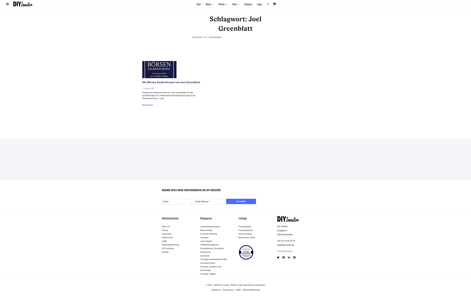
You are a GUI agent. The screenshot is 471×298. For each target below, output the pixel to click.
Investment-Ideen (207, 263)
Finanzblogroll (245, 227)
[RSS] (294, 257)
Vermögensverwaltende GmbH (213, 259)
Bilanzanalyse (206, 230)
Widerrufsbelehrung (170, 245)
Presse (165, 230)
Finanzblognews (246, 230)
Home (205, 37)
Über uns (166, 227)
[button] (212, 4)
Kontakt (165, 252)
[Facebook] (283, 257)
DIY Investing (168, 248)
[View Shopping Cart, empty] (274, 3)
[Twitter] (278, 257)
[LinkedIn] (289, 257)
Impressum (166, 234)
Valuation (204, 237)
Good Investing (245, 234)
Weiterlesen (147, 105)
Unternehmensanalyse (210, 227)
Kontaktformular (285, 251)
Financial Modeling (208, 234)
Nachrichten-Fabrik (247, 237)
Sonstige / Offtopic (208, 274)
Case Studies (206, 241)
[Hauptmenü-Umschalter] (7, 3)
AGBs (164, 241)
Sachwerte (205, 256)
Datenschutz (167, 237)
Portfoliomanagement (209, 245)
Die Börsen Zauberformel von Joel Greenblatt (171, 82)
